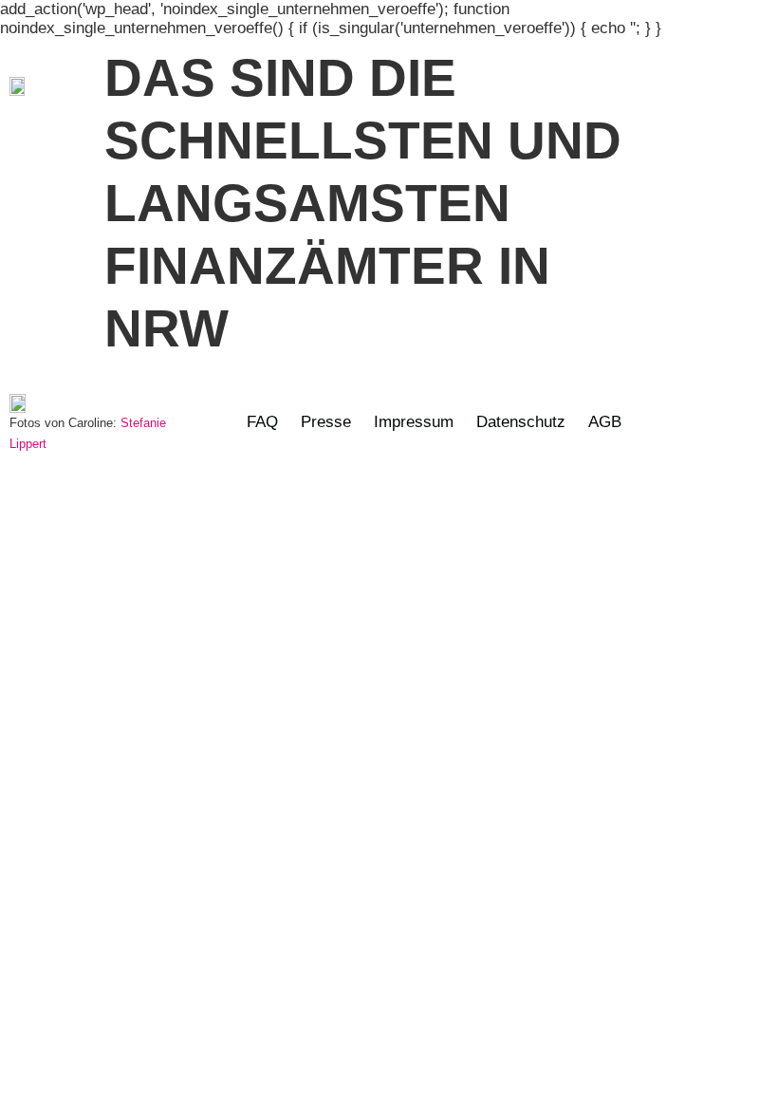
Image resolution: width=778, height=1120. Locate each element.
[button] (744, 86)
